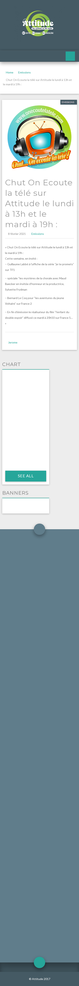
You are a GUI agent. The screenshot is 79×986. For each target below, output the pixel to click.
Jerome (12, 342)
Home (9, 72)
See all (26, 475)
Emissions (24, 72)
